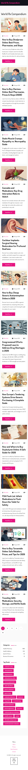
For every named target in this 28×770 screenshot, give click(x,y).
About (14, 744)
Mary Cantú (6, 35)
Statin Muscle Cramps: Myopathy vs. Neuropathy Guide (14, 141)
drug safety (7, 701)
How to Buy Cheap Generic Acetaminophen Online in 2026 (13, 295)
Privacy (14, 747)
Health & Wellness (7, 651)
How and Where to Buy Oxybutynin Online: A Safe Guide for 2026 (14, 449)
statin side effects (9, 685)
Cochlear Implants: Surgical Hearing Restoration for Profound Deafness (14, 244)
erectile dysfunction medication (12, 723)
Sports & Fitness (7, 653)
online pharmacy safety (10, 678)
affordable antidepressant (11, 720)
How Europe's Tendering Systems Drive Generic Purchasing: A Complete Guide (13, 398)
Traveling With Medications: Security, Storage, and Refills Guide (14, 600)
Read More (8, 61)
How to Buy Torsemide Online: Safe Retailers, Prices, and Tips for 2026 (13, 551)
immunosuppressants (10, 682)
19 (2, 632)
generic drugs (8, 693)
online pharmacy (8, 670)
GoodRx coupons (8, 716)
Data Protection (14, 749)
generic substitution (9, 689)
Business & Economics (8, 656)
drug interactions (8, 674)
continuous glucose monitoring (12, 712)
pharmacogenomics (9, 708)
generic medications (9, 704)
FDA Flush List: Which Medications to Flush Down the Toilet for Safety (12, 500)
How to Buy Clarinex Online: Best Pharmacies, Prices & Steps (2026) (13, 92)
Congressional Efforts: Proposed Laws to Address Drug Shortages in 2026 (13, 346)
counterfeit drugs (17, 701)
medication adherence (10, 697)
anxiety (17, 716)
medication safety (9, 666)
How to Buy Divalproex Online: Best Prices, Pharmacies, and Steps (12, 42)
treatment (20, 697)
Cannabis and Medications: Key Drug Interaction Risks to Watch (12, 192)
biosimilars (19, 708)
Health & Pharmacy (7, 648)
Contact (14, 751)
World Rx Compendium (10, 2)
